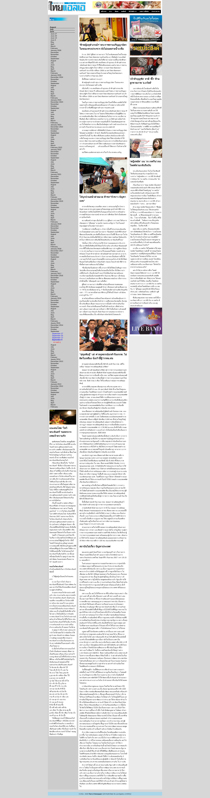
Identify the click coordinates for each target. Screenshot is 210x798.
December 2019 (57, 201)
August (53, 27)
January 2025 (56, 75)
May (52, 42)
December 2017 (57, 251)
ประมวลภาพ (155, 11)
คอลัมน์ (123, 11)
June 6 (53, 40)
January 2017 (56, 273)
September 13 (57, 338)
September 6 (57, 340)
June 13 (54, 38)
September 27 (57, 333)
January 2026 (56, 50)
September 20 (57, 336)
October (54, 56)
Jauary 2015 (55, 323)
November (55, 54)
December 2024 (57, 77)
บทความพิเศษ (144, 11)
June (52, 31)
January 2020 (56, 199)
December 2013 (57, 361)
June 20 (54, 36)
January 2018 (56, 249)
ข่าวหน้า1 (57, 342)
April (52, 44)
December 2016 (57, 275)
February (54, 48)
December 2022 (57, 127)
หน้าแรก (103, 11)
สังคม (116, 11)
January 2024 (56, 100)
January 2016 (56, 298)
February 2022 (56, 147)
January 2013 (56, 384)
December (55, 52)
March (53, 46)
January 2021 (56, 174)
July (51, 29)
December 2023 (57, 102)
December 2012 (57, 386)
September (55, 59)
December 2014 (57, 325)
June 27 (54, 34)
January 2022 (56, 149)
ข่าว (110, 11)
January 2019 (56, 224)
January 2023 (56, 125)
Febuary (54, 197)
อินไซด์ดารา (133, 11)
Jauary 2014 (55, 359)
